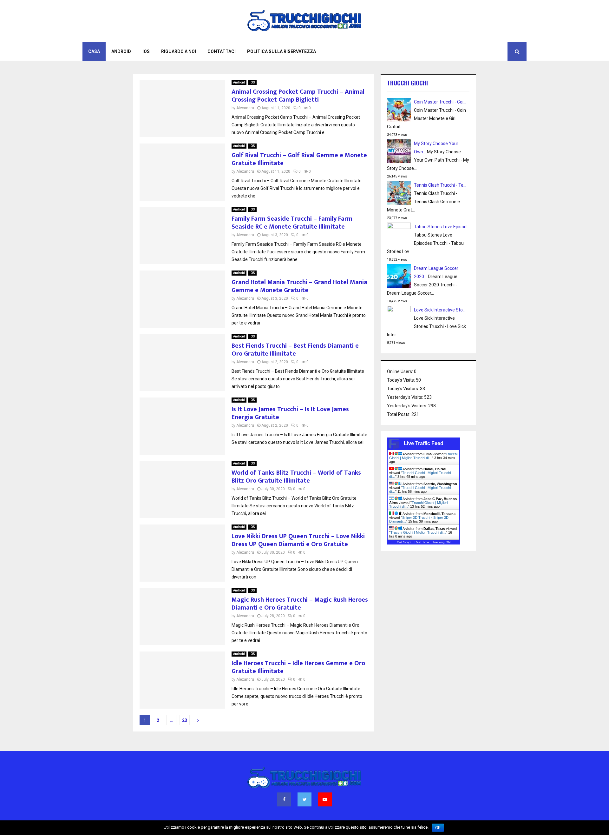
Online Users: (400, 371)
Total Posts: (399, 414)
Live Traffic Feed (423, 443)
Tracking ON (441, 542)
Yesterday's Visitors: (407, 405)
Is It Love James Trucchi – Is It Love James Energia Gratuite (290, 413)
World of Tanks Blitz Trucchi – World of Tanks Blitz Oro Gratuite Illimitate (296, 476)
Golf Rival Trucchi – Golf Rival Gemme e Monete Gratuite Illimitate (299, 159)
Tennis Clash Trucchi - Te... (440, 185)
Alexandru (245, 108)
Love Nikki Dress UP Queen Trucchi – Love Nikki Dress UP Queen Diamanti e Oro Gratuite (298, 540)
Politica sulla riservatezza (281, 51)
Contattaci (221, 51)
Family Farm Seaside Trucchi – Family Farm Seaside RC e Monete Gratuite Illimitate (292, 222)
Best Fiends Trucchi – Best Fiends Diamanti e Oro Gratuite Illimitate (295, 349)
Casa (94, 51)
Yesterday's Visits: (405, 397)
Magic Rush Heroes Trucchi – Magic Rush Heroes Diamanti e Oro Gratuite (300, 603)
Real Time (422, 542)
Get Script (404, 542)
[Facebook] (284, 799)
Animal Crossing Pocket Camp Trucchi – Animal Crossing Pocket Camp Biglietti (298, 95)
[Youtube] (325, 799)
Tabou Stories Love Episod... (441, 226)
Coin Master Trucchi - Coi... (440, 101)
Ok (438, 827)
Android (121, 51)
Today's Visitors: (403, 388)
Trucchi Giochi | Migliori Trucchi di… (423, 456)
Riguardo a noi (178, 51)
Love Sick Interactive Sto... (440, 309)
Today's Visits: (401, 380)
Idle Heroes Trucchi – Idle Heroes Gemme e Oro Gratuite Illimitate (298, 667)
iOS (146, 51)
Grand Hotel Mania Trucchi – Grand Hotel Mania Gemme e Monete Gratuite (299, 286)
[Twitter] (304, 799)
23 (184, 720)
